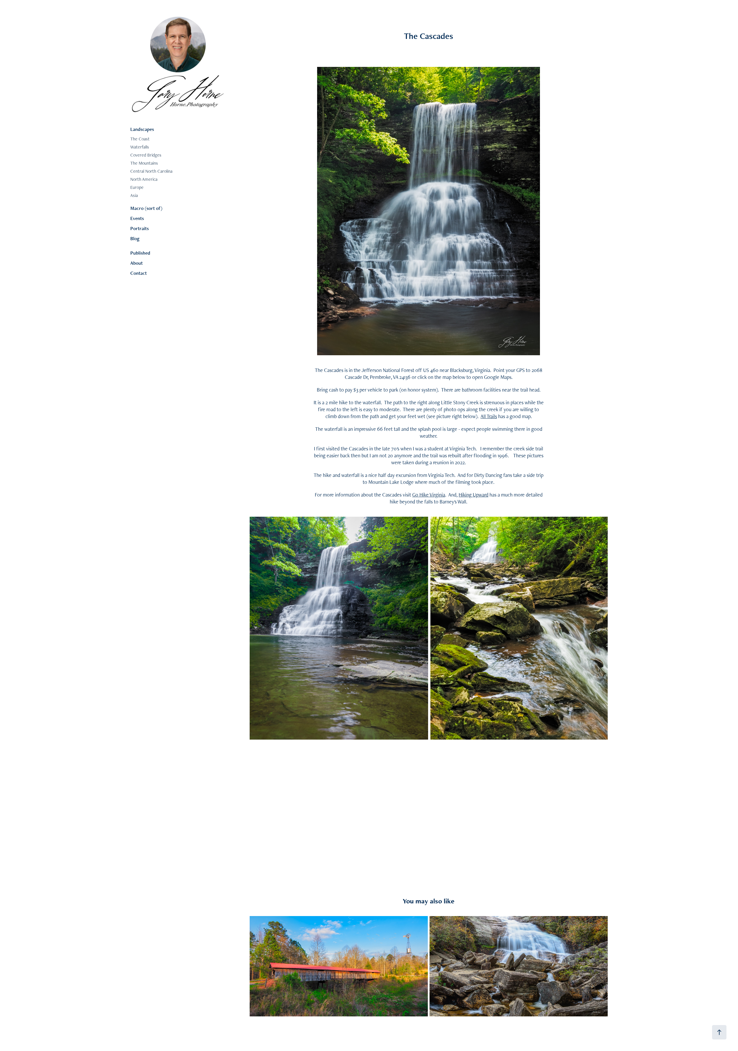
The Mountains (144, 163)
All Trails (489, 416)
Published (140, 253)
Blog (135, 238)
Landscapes (142, 129)
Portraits (139, 228)
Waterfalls (139, 147)
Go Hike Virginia (428, 494)
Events (137, 218)
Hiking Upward (473, 494)
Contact (138, 273)
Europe (137, 187)
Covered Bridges (145, 155)
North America (143, 179)
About (136, 263)
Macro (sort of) (146, 208)
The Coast (140, 139)
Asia (134, 195)
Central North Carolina (151, 171)
